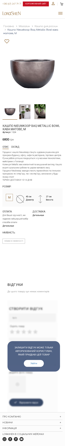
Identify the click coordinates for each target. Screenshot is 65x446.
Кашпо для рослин (46, 26)
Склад (15, 147)
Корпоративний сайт (35, 4)
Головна (8, 26)
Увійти (33, 363)
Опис (5, 147)
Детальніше (8, 226)
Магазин (24, 26)
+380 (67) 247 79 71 (11, 4)
